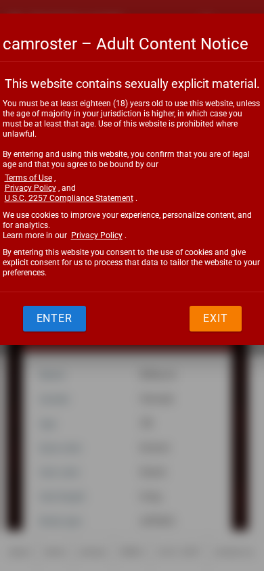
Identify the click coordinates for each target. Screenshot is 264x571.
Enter (55, 318)
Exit (215, 318)
